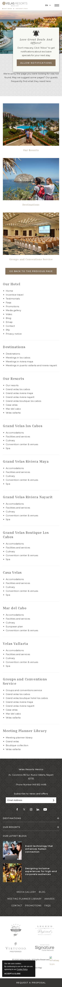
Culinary (10, 440)
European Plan (14, 626)
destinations (12, 818)
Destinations (31, 204)
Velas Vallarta (13, 412)
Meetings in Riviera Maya (19, 361)
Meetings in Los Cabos (18, 357)
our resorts (11, 827)
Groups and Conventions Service (31, 259)
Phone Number (24, 784)
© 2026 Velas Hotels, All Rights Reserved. (31, 959)
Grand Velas (12, 741)
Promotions (12, 306)
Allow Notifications (36, 63)
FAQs (8, 302)
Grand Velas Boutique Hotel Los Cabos (27, 698)
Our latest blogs (15, 836)
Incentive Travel (14, 294)
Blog (8, 318)
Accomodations (15, 432)
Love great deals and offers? (36, 41)
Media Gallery (13, 310)
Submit (53, 800)
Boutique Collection (17, 745)
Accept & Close (12, 974)
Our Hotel (11, 284)
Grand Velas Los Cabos (18, 694)
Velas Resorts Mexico (31, 769)
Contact (10, 326)
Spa (8, 448)
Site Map (38, 967)
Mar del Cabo (13, 408)
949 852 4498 (39, 784)
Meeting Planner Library (25, 731)
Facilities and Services (18, 436)
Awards (49, 899)
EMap (9, 322)
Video (9, 314)
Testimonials (13, 298)
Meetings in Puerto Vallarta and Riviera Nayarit (31, 365)
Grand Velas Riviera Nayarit (20, 397)
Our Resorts (31, 150)
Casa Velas (11, 405)
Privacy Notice (14, 333)
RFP (8, 329)
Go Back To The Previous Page (31, 271)
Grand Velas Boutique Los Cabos (23, 401)
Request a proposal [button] (31, 982)
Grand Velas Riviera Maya (19, 393)
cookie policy (22, 969)
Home (9, 290)
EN (46, 5)
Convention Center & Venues (22, 444)
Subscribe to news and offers (31, 793)
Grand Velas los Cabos (18, 389)
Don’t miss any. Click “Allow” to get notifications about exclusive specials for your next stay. (36, 51)
